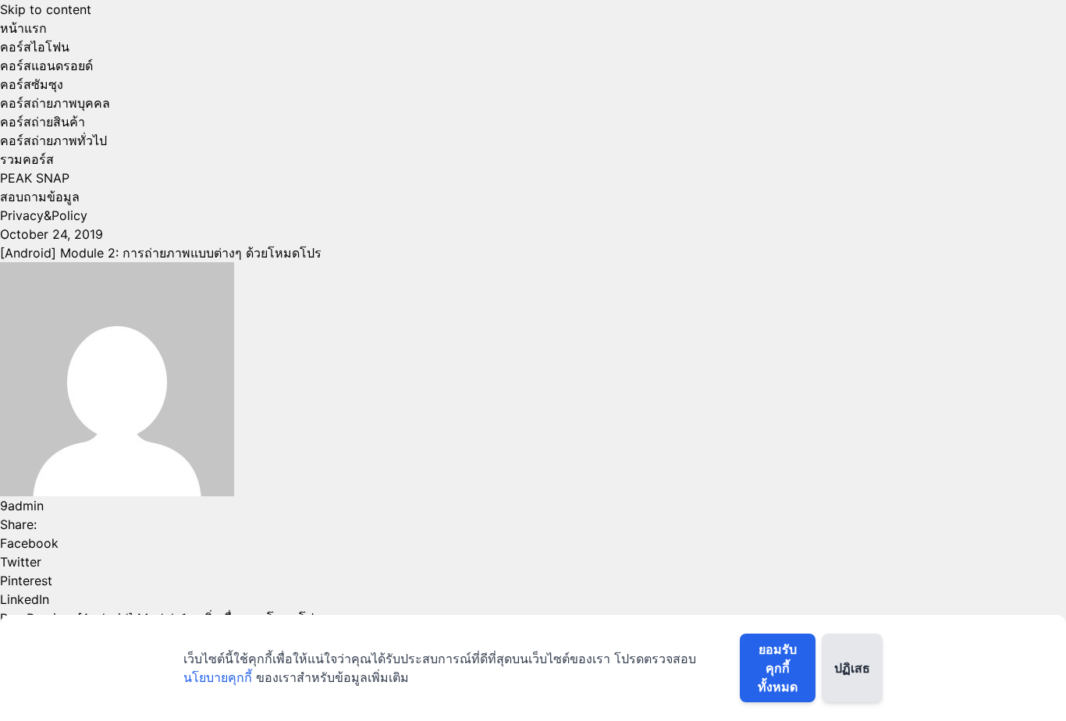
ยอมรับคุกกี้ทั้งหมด (778, 667)
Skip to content (45, 9)
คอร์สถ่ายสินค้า (42, 122)
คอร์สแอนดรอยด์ (46, 65)
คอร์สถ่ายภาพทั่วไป (53, 140)
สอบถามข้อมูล (40, 196)
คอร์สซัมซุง (31, 84)
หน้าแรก (23, 28)
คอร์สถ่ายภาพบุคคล (55, 103)
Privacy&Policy (43, 215)
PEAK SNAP (34, 178)
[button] (533, 543)
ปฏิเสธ (852, 668)
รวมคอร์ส (27, 159)
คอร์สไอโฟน (34, 47)
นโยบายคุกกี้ (217, 677)
